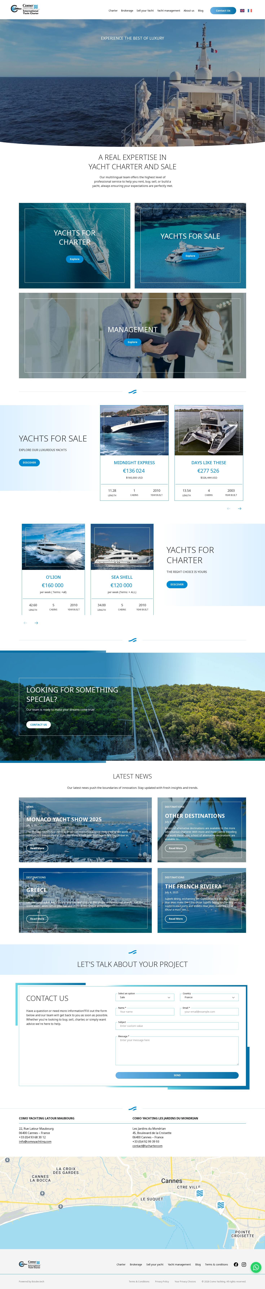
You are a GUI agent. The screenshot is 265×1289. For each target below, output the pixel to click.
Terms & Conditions (139, 1281)
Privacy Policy (162, 1281)
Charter (113, 10)
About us (189, 10)
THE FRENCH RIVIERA (193, 886)
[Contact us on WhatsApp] (256, 1267)
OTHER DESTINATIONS (195, 815)
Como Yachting (217, 1281)
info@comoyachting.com (35, 1142)
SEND (177, 1075)
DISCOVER (29, 462)
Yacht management (168, 10)
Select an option (126, 993)
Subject (122, 1021)
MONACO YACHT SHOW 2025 (64, 819)
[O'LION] (53, 547)
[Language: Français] (250, 10)
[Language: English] (242, 10)
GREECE (36, 890)
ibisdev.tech (38, 1281)
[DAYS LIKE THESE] (209, 430)
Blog (200, 10)
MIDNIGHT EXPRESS (134, 462)
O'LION (53, 577)
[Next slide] (239, 508)
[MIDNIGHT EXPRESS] (134, 430)
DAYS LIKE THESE (208, 462)
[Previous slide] (228, 508)
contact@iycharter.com (147, 1146)
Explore (75, 259)
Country (187, 993)
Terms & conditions (216, 1264)
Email (185, 1007)
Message (122, 1036)
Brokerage (127, 10)
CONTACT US (38, 724)
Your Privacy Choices (185, 1281)
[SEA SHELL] (122, 547)
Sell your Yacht (145, 10)
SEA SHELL (122, 577)
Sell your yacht (155, 1264)
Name (121, 1007)
